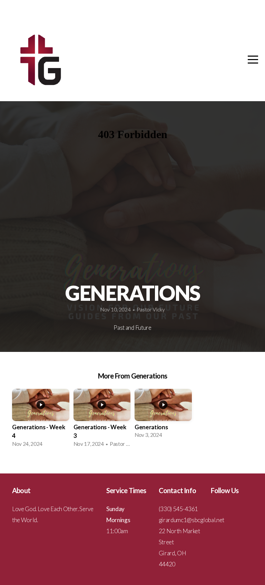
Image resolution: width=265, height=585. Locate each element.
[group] (40, 420)
